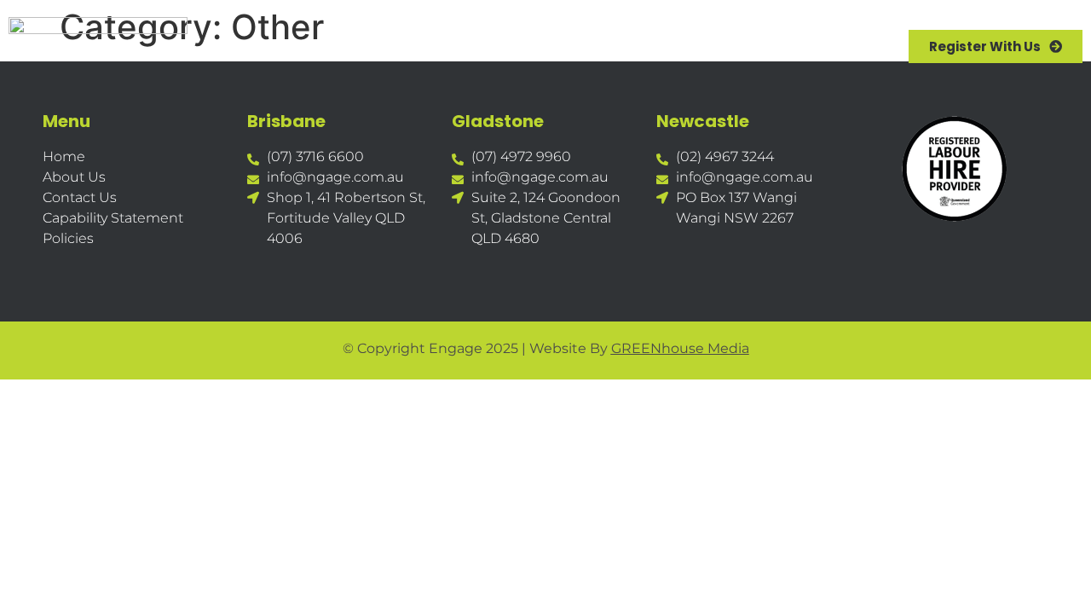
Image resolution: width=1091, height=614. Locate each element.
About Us (393, 46)
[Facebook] (57, 281)
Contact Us (762, 46)
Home (300, 46)
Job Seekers (510, 46)
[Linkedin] (104, 281)
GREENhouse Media (680, 348)
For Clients (635, 46)
